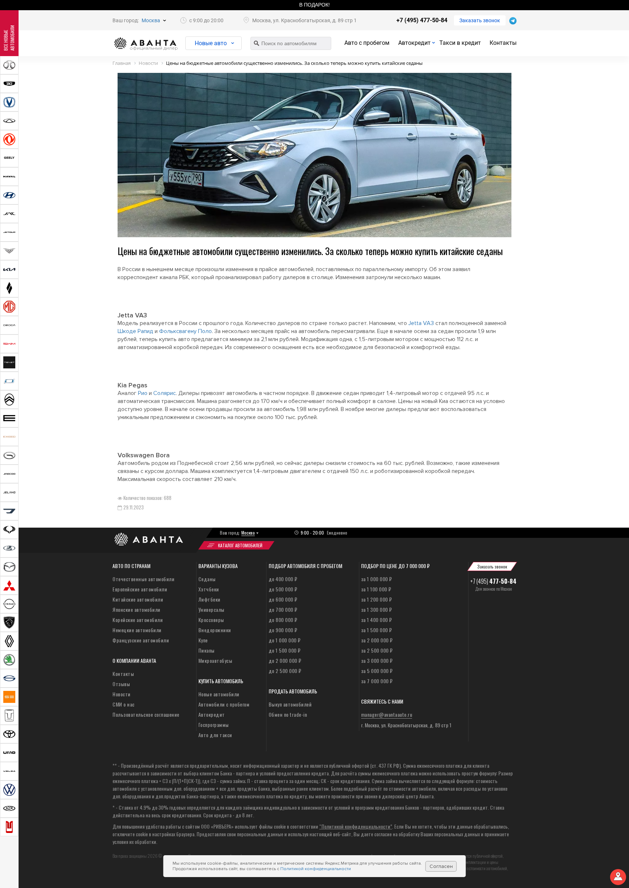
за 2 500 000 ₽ (377, 650)
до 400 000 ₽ (283, 579)
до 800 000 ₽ (283, 619)
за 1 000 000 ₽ (376, 579)
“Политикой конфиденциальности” (355, 826)
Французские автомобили (140, 640)
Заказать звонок (479, 20)
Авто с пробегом (366, 42)
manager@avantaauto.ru (386, 714)
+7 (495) (493, 581)
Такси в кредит (460, 42)
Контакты (503, 42)
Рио (142, 393)
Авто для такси (215, 735)
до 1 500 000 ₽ (285, 650)
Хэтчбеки (208, 589)
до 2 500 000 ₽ (285, 670)
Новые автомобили (219, 694)
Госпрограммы (213, 724)
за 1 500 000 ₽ (376, 630)
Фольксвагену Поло (185, 331)
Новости (121, 694)
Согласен (441, 866)
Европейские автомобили (139, 589)
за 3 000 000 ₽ (377, 660)
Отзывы (121, 684)
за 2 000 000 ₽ (377, 640)
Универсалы (211, 609)
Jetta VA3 (421, 323)
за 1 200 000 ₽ (376, 599)
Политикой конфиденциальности (315, 869)
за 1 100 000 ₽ (376, 589)
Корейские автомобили (137, 619)
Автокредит (414, 42)
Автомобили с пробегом (224, 704)
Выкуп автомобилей (290, 704)
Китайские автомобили (137, 599)
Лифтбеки (209, 599)
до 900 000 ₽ (283, 630)
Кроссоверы (211, 619)
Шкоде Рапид (135, 331)
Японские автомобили (136, 609)
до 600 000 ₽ (283, 599)
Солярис (164, 393)
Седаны (207, 579)
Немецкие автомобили (137, 630)
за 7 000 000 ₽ (377, 681)
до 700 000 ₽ (283, 609)
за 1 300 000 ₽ (376, 609)
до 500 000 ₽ (283, 589)
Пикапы (206, 650)
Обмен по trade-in (288, 714)
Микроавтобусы (215, 660)
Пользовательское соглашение (145, 714)
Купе (203, 640)
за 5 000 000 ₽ (377, 670)
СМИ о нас (123, 704)
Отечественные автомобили (143, 579)
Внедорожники (214, 630)
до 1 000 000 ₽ (285, 640)
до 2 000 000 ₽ (285, 660)
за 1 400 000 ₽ (376, 619)
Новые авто (211, 43)
